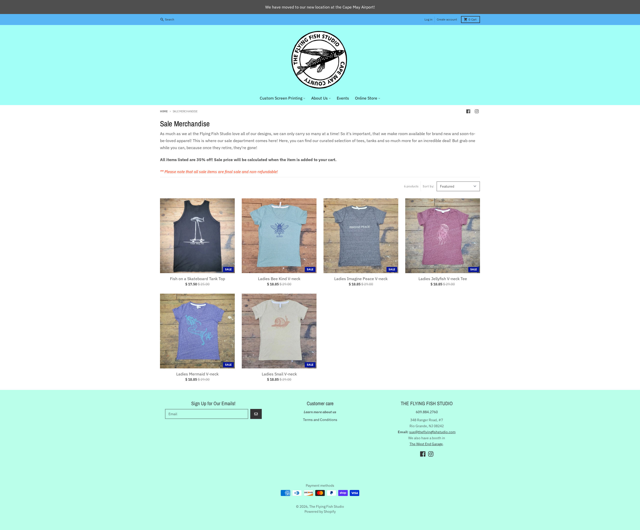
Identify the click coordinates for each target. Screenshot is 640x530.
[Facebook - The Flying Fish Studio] (468, 111)
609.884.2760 (427, 412)
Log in (428, 19)
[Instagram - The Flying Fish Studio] (477, 111)
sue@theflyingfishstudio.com (432, 432)
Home (164, 111)
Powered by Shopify (320, 511)
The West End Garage (426, 444)
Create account (447, 19)
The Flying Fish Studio (326, 506)
